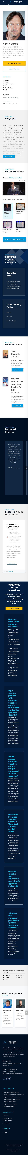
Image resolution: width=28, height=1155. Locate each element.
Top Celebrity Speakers (10, 1101)
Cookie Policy (18, 1149)
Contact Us (7, 1123)
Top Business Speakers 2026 (11, 1092)
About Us (6, 1116)
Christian (11, 571)
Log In (5, 1132)
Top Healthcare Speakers (10, 1104)
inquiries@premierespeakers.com (15, 1073)
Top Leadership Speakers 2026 (12, 1099)
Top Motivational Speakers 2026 (12, 1097)
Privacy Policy (9, 1149)
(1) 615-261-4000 (12, 1069)
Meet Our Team (8, 1118)
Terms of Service (14, 1151)
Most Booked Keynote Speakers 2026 (14, 1094)
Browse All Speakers (9, 1106)
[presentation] (26, 468)
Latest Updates (8, 1120)
